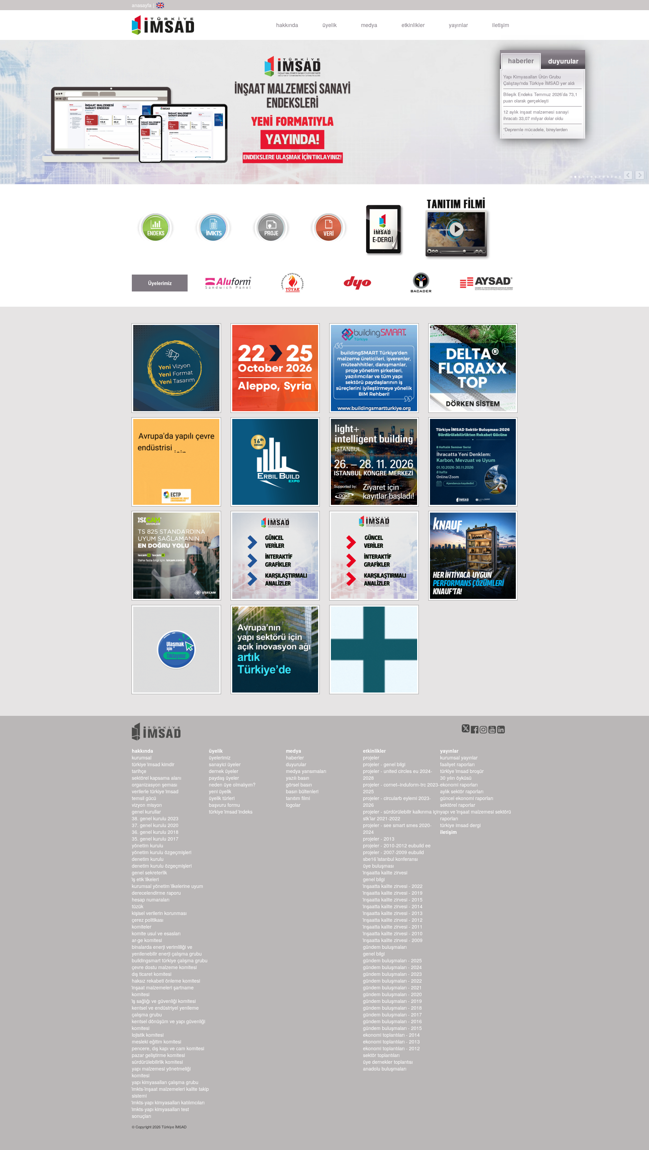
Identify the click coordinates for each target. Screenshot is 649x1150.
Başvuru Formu (224, 804)
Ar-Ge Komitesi (147, 940)
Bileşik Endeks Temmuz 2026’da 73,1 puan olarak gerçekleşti (540, 97)
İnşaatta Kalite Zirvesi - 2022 (393, 886)
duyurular (296, 764)
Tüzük (137, 906)
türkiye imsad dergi (460, 825)
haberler (295, 757)
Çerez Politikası (147, 919)
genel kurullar (146, 811)
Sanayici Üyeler (225, 764)
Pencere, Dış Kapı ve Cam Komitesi (168, 1048)
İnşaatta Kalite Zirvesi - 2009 (393, 940)
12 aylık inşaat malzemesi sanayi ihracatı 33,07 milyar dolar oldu (536, 115)
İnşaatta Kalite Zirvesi (385, 872)
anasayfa (141, 5)
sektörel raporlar (457, 804)
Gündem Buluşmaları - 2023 (392, 973)
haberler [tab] (521, 60)
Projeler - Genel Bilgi (384, 764)
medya (369, 25)
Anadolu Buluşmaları (384, 1068)
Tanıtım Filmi (298, 798)
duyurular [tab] (563, 61)
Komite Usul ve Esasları (156, 933)
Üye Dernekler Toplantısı (388, 1061)
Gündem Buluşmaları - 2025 (392, 960)
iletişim (500, 25)
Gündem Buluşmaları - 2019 (392, 1001)
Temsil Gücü (144, 798)
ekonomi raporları (459, 784)
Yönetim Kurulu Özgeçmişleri (161, 852)
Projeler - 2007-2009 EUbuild (393, 852)
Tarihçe (139, 771)
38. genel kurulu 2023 (155, 818)
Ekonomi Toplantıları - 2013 (391, 1041)
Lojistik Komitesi (148, 1034)
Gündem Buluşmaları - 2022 (392, 980)
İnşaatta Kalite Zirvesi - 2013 (393, 913)
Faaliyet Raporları (457, 764)
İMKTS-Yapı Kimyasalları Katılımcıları (168, 1102)
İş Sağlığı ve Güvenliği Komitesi (164, 1001)
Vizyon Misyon (147, 804)
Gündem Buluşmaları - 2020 (392, 994)
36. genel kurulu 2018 (155, 831)
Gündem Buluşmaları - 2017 (392, 1014)
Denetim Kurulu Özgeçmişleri (162, 865)
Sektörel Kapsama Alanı (156, 777)
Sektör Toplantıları (381, 1055)
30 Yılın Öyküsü (456, 777)
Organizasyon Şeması (154, 784)
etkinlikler (413, 25)
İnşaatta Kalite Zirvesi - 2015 (393, 899)
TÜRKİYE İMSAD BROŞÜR (462, 771)
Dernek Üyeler (223, 771)
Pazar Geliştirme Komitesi (158, 1055)
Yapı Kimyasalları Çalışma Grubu (165, 1082)
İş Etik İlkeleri (145, 879)
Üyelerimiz (220, 757)
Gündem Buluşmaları (385, 946)
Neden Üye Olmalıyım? (232, 784)
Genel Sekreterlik (149, 872)
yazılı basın (297, 777)
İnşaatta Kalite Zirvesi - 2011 (393, 926)
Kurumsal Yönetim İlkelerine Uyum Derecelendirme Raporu (167, 889)
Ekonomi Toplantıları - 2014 (391, 1034)
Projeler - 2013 (378, 838)
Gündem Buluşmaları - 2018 (392, 1007)
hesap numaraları (150, 899)
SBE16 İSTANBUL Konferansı (390, 858)
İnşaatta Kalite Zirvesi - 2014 (393, 906)
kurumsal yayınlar (459, 757)
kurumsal (141, 757)
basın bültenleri (302, 791)
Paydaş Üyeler (224, 777)
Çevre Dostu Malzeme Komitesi (164, 967)
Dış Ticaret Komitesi (151, 973)
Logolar (293, 804)
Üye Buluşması (378, 865)
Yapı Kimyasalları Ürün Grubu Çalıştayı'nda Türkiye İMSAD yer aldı (539, 79)
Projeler (371, 757)
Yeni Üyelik (220, 791)
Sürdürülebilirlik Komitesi (157, 1061)
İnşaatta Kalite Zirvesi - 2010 (393, 933)
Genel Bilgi (374, 879)
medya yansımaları (306, 771)
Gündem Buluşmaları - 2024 (392, 967)
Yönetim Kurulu (147, 845)
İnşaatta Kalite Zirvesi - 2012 (393, 919)
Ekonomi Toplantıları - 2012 (391, 1048)
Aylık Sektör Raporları (461, 791)
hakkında (287, 25)
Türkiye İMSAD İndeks (231, 811)
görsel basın (299, 784)
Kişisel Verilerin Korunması (159, 913)
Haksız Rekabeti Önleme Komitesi (166, 980)
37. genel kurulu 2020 (155, 825)
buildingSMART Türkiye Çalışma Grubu (170, 960)
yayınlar (458, 25)
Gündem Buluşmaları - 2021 (392, 987)
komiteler (141, 926)
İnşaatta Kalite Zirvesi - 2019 (393, 892)
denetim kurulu (148, 858)
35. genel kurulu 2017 (155, 838)
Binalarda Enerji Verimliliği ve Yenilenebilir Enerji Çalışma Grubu (167, 950)
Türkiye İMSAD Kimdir (153, 764)
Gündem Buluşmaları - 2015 (392, 1028)
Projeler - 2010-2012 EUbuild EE (397, 845)
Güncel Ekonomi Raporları (466, 798)
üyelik (329, 25)
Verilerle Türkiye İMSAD (155, 791)
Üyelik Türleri (222, 798)
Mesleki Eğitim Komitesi (156, 1041)
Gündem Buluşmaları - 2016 (392, 1021)
